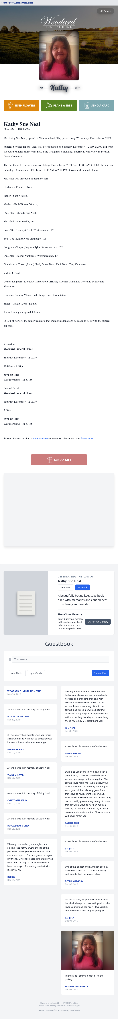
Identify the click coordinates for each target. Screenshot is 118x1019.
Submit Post (100, 673)
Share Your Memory (98, 621)
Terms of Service (67, 1005)
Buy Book (82, 587)
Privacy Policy (50, 1005)
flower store (87, 438)
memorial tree (41, 438)
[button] (87, 950)
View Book (65, 587)
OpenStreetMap (62, 1010)
